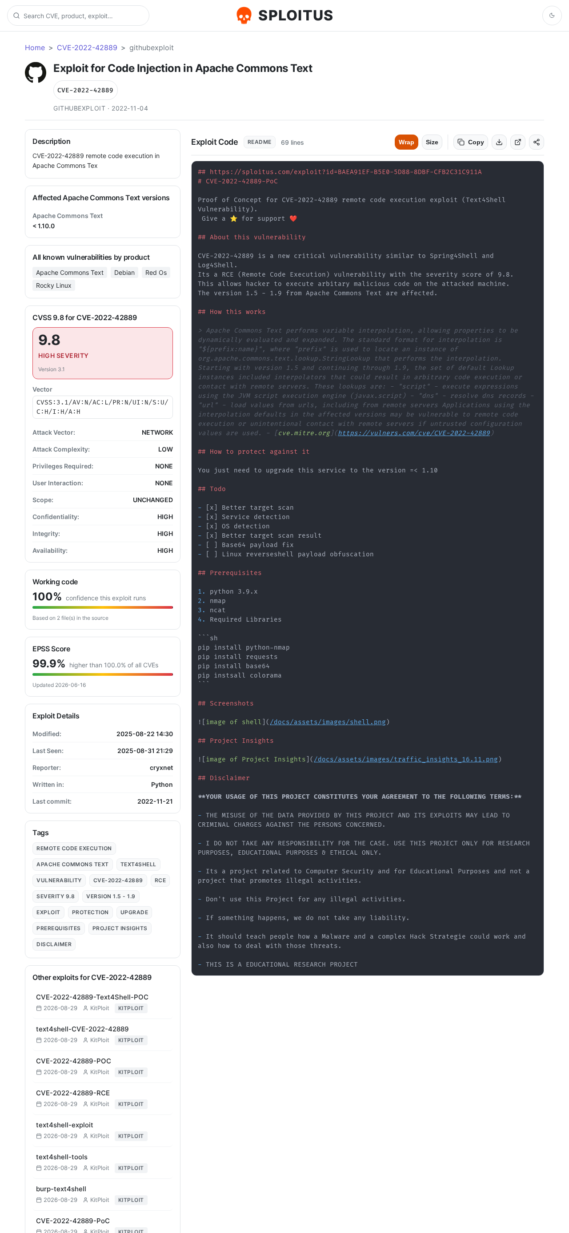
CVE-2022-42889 (87, 47)
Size (432, 142)
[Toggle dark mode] (552, 15)
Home (35, 47)
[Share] (536, 142)
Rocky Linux (54, 285)
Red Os (156, 272)
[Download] (499, 142)
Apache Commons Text (70, 272)
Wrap (406, 142)
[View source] (517, 142)
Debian (124, 272)
